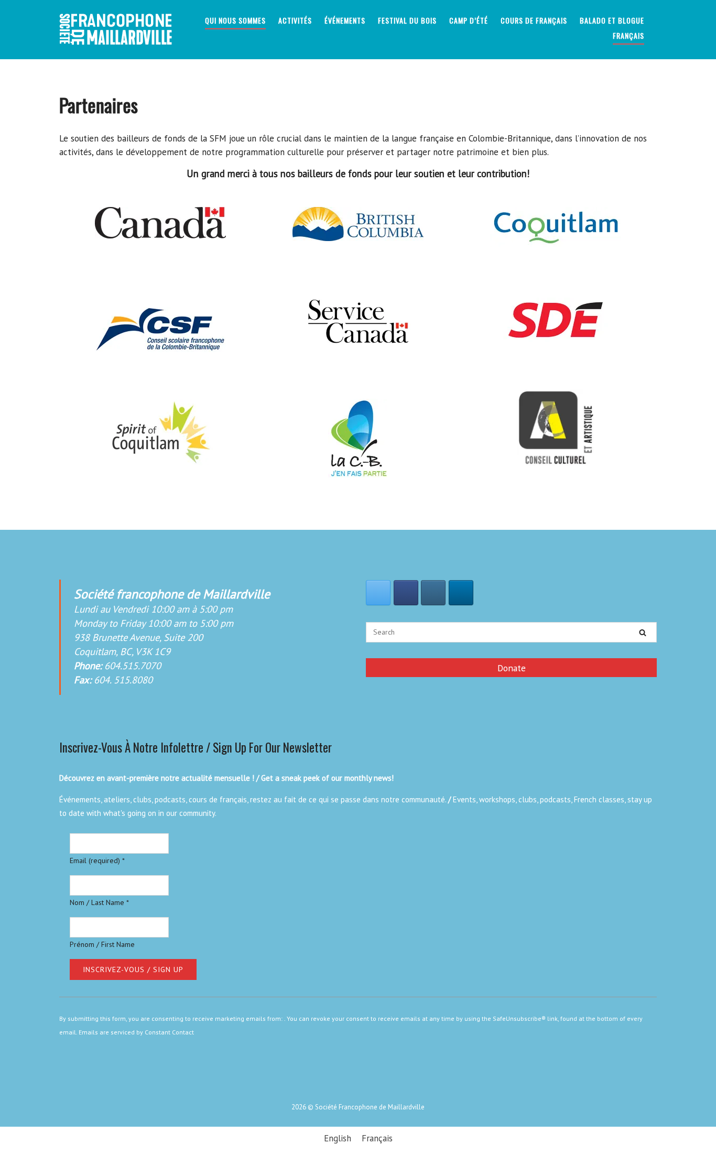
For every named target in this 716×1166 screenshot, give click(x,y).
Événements (344, 20)
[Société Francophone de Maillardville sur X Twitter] (378, 592)
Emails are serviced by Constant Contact (136, 1032)
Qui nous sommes (235, 20)
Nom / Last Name (99, 902)
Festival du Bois (407, 20)
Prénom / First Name (102, 944)
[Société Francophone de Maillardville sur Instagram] (433, 592)
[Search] (642, 632)
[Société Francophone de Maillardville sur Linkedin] (461, 592)
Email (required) (97, 860)
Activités (295, 20)
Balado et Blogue (612, 20)
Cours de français (534, 20)
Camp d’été (468, 20)
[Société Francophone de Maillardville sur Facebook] (406, 592)
